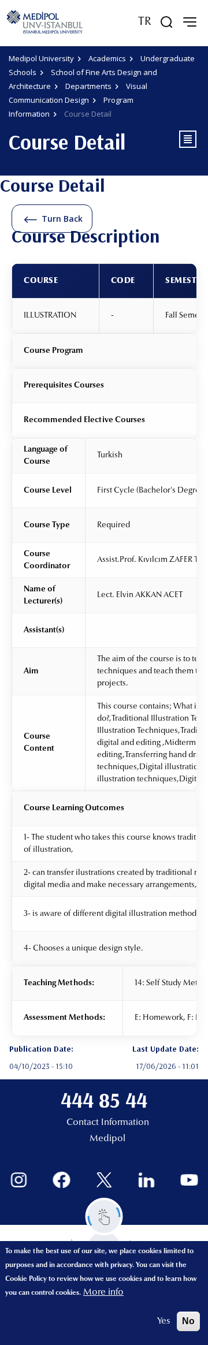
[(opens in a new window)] (19, 1180)
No (188, 1321)
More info (103, 1292)
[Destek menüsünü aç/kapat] (104, 1216)
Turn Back (62, 218)
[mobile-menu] (189, 22)
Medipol (107, 1138)
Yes (163, 1321)
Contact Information (107, 1122)
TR (144, 22)
